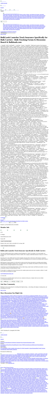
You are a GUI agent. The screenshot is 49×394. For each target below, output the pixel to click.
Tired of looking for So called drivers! (25, 307)
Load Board (7, 344)
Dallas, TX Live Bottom (16, 308)
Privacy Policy (3, 367)
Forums (2, 219)
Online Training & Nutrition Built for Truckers (23, 309)
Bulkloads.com (11, 363)
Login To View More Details (6, 241)
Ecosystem (3, 344)
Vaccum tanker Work (7, 308)
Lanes (9, 313)
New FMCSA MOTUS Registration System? (17, 295)
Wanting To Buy (7, 348)
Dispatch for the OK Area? (26, 308)
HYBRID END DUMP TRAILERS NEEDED (13, 317)
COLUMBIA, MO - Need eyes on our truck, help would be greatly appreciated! (24, 304)
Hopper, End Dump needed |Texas (39, 314)
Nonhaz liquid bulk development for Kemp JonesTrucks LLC (31, 306)
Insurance (30, 344)
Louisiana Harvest (28, 314)
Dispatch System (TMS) (20, 344)
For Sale (2, 348)
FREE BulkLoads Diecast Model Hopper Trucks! (29, 303)
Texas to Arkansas (4, 295)
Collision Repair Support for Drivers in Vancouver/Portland (30, 311)
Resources (3, 342)
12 (12, 281)
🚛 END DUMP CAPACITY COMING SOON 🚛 (33, 317)
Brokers (33, 295)
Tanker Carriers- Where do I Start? (14, 302)
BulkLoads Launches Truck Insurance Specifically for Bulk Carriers (14, 221)
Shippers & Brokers (8, 31)
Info (15, 222)
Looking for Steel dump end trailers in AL (32, 305)
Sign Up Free (3, 34)
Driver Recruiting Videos (13, 307)
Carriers (2, 31)
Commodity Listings (28, 348)
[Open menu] (4, 21)
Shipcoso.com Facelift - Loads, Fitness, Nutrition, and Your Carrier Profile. (16, 310)
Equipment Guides (31, 342)
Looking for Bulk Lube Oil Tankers (28, 302)
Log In (2, 11)
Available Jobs (13, 348)
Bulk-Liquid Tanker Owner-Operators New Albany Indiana (20, 300)
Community (14, 31)
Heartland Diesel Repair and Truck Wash (32, 315)
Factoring (26, 344)
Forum (4, 346)
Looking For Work (20, 348)
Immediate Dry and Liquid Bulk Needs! (29, 316)
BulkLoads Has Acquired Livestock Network (15, 314)
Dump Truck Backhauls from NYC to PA (15, 315)
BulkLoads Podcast (36, 344)
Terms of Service (10, 367)
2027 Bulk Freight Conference (11, 349)
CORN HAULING (36, 308)
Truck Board (12, 344)
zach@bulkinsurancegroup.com (7, 273)
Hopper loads (29, 295)
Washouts (34, 348)
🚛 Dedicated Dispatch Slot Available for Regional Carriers (22, 313)
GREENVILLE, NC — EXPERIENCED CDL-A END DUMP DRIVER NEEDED (19, 301)
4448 (5, 281)
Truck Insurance (24, 342)
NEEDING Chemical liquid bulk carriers (11, 303)
